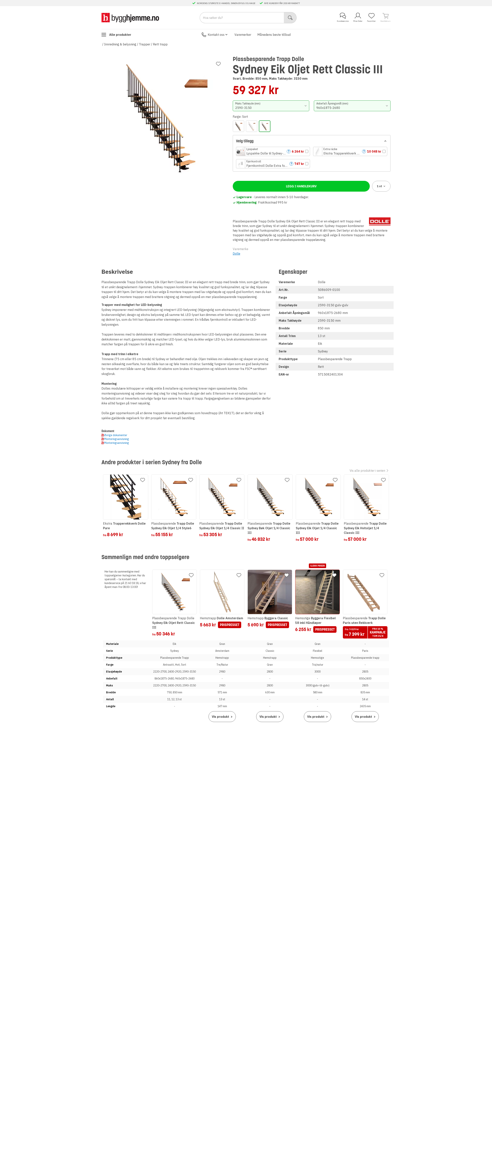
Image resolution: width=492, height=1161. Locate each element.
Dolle (236, 253)
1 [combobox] (379, 186)
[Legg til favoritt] (218, 64)
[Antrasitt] (238, 126)
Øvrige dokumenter (115, 435)
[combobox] (271, 105)
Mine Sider (357, 21)
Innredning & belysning (120, 44)
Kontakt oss (216, 35)
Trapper (144, 44)
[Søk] (290, 17)
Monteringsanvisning (116, 439)
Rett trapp (160, 44)
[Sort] (264, 126)
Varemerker (242, 35)
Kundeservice (343, 21)
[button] (273, 151)
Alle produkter (120, 35)
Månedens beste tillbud (274, 35)
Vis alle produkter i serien (367, 470)
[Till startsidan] (130, 17)
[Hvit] (251, 126)
